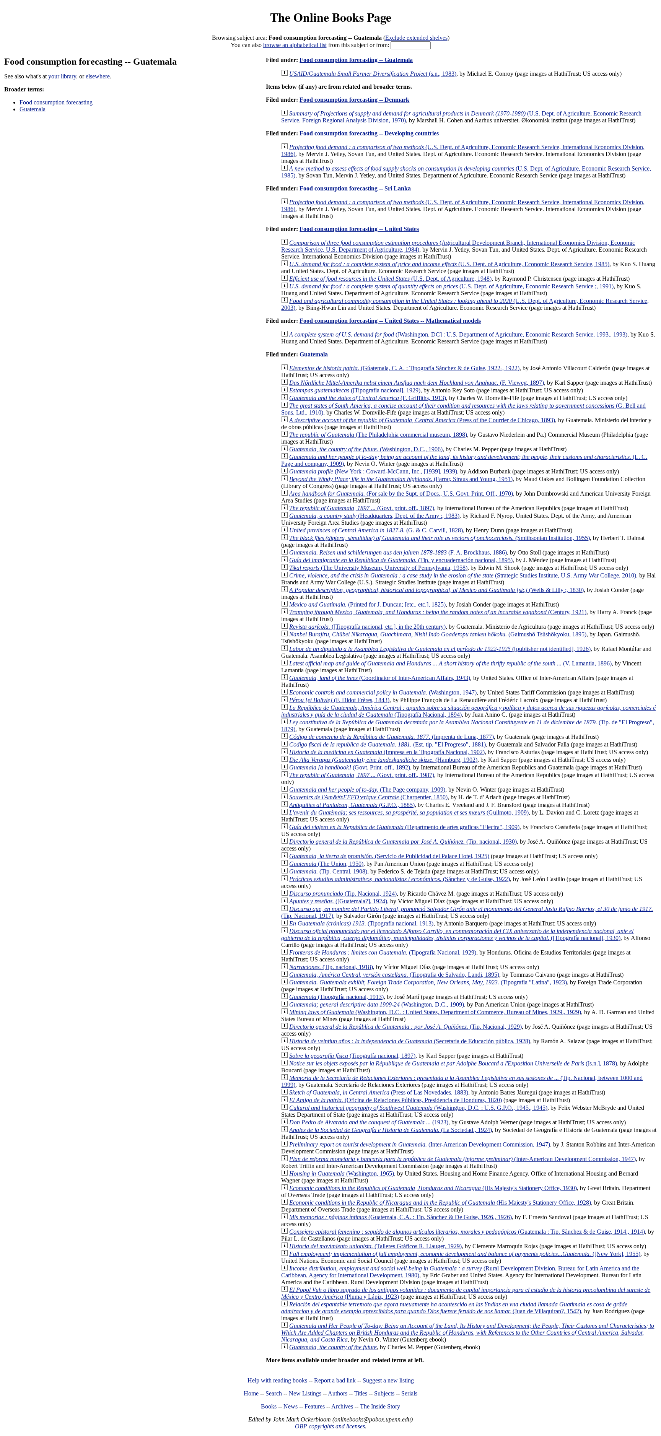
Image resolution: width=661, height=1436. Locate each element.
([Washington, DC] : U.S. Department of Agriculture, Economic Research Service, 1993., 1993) (458, 334)
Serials (409, 1393)
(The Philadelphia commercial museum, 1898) (378, 434)
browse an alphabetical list (295, 45)
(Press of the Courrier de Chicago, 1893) (422, 420)
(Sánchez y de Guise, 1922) (399, 879)
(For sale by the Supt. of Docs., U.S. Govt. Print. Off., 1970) (401, 493)
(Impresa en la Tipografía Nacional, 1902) (387, 752)
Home (251, 1393)
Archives (342, 1406)
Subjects (384, 1393)
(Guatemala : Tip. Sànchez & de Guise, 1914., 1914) (467, 1231)
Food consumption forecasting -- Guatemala (356, 60)
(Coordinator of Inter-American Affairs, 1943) (379, 678)
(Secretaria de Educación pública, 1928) (409, 1041)
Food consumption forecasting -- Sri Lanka (355, 188)
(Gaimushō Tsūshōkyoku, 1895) (437, 634)
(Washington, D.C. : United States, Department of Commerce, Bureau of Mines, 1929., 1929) (435, 1012)
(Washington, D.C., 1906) (366, 449)
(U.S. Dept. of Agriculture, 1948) (390, 278)
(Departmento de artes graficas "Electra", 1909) (404, 827)
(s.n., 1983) (372, 73)
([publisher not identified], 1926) (440, 649)
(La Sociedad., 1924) (390, 1130)
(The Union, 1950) (326, 863)
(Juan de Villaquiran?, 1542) (454, 1307)
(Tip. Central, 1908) (328, 871)
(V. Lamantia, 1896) (450, 663)
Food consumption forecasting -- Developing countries (369, 133)
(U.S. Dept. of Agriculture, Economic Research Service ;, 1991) (451, 286)
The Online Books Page (330, 17)
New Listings (305, 1393)
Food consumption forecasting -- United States (359, 229)
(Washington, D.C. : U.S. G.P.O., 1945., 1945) (418, 1107)
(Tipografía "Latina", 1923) (428, 982)
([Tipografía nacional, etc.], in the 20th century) (367, 626)
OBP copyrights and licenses (330, 1426)
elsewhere (98, 76)
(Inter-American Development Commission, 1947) (419, 1144)
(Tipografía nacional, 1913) (361, 923)
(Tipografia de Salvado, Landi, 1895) (394, 974)
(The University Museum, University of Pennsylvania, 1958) (378, 567)
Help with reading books (277, 1380)
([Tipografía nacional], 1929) (354, 390)
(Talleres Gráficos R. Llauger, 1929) (375, 1246)
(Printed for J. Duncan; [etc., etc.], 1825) (367, 604)
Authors (337, 1393)
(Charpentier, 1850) (368, 797)
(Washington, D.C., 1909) (376, 1004)
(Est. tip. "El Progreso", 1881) (387, 744)
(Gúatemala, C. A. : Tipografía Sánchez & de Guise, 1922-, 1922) (404, 368)
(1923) (368, 1122)
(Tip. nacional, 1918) (331, 967)
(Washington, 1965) (341, 1173)
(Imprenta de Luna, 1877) (391, 736)
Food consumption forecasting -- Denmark (354, 99)
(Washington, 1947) (383, 692)
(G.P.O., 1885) (352, 805)
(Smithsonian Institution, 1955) (439, 538)
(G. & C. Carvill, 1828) (376, 530)
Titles (360, 1393)
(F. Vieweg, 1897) (416, 382)
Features (314, 1406)
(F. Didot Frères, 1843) (339, 700)
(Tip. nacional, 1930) (403, 841)
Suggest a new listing (388, 1380)
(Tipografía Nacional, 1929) (382, 952)
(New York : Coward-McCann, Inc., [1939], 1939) (373, 471)
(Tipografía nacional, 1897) (352, 1055)
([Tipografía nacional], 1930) (457, 934)
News (290, 1406)
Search (273, 1393)
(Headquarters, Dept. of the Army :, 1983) (374, 515)
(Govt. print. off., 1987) (361, 775)
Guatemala (33, 109)
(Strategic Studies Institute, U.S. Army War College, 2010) (462, 575)
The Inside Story (380, 1406)
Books (269, 1406)
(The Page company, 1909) (367, 789)
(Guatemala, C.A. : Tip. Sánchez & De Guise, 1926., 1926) (400, 1217)
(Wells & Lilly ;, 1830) (436, 590)
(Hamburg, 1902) (383, 759)
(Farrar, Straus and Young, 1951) (401, 479)
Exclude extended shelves (416, 37)
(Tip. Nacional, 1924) (343, 893)
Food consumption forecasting (56, 102)
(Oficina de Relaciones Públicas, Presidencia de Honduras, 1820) (395, 1100)
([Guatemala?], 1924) (338, 901)
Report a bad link (335, 1380)
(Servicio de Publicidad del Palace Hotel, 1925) (389, 856)
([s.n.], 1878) (453, 1063)
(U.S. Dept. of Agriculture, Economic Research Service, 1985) (449, 264)
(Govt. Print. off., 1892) (349, 767)
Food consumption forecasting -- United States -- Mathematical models (390, 320)
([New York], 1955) (464, 1254)
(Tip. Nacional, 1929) (405, 1026)
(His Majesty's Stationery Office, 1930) (433, 1188)
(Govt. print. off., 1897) (361, 508)
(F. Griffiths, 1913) (367, 398)
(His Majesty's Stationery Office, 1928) (440, 1202)
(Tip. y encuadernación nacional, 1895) (401, 560)
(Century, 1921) (437, 612)
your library (62, 76)
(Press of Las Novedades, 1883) (378, 1092)
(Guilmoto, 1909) (409, 812)
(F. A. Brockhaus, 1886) (398, 552)
